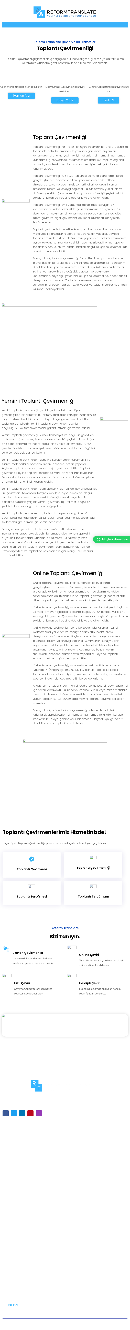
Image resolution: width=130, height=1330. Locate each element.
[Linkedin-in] (22, 1113)
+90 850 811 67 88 (15, 1280)
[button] (65, 24)
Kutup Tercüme (64, 1324)
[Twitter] (14, 1113)
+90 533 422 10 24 (15, 1267)
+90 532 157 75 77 (15, 1272)
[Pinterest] (30, 1113)
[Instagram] (39, 1113)
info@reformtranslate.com (18, 1263)
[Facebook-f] (6, 1113)
